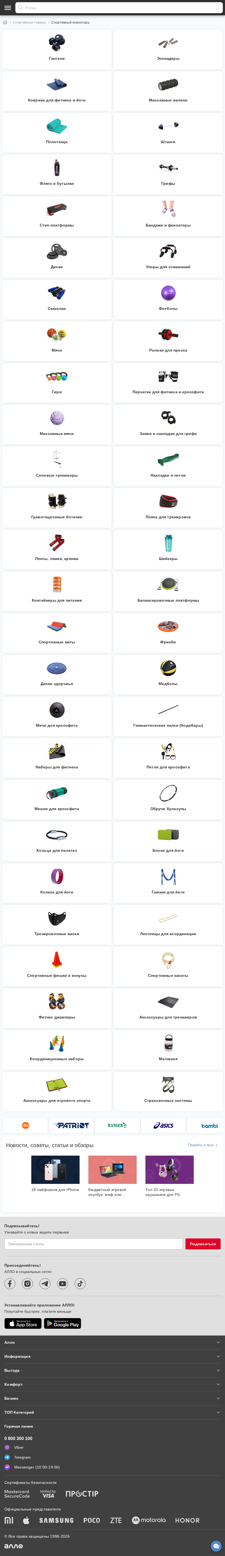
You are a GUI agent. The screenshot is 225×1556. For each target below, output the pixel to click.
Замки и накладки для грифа (168, 433)
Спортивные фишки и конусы (56, 975)
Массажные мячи (57, 433)
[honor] (188, 1521)
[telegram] (45, 1283)
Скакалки (57, 308)
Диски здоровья (57, 683)
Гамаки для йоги (168, 892)
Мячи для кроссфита (57, 725)
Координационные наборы (57, 1059)
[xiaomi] (8, 1521)
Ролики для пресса (168, 350)
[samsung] (57, 1521)
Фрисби (168, 642)
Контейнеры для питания (57, 600)
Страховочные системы (168, 1100)
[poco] (91, 1521)
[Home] (5, 22)
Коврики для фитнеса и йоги (57, 100)
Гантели (57, 58)
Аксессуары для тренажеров (168, 1017)
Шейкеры (168, 558)
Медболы (168, 683)
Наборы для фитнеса (57, 767)
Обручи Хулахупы (168, 809)
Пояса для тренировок (168, 517)
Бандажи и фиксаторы (168, 225)
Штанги (168, 142)
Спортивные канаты (168, 975)
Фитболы (168, 308)
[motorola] (149, 1521)
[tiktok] (80, 1283)
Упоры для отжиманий (168, 267)
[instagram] (27, 1283)
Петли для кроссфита (168, 767)
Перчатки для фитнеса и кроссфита (168, 392)
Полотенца (57, 142)
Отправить (20, 7)
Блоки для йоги (168, 850)
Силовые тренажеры (57, 475)
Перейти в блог (201, 1145)
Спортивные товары (29, 22)
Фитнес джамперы (57, 1017)
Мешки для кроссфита (57, 809)
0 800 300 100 (18, 1438)
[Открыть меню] (7, 7)
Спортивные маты (57, 642)
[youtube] (62, 1283)
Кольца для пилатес (56, 850)
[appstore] (23, 1323)
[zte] (116, 1521)
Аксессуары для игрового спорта (57, 1100)
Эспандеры (168, 58)
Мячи (57, 350)
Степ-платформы (57, 225)
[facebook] (9, 1283)
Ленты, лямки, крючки (57, 558)
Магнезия (168, 1059)
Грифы (168, 183)
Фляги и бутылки (57, 183)
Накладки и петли (168, 475)
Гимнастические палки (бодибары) (168, 725)
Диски (57, 267)
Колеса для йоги (57, 892)
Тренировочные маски (56, 934)
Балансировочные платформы (168, 600)
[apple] (26, 1521)
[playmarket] (62, 1323)
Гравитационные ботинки (56, 517)
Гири (57, 392)
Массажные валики (168, 100)
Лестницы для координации (168, 934)
